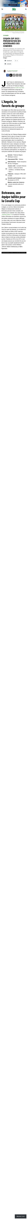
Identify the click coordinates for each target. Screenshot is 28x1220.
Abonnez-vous (21, 1216)
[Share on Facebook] (7, 75)
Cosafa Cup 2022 (19, 87)
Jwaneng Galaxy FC (7, 214)
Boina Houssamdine (13, 70)
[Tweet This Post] (10, 75)
